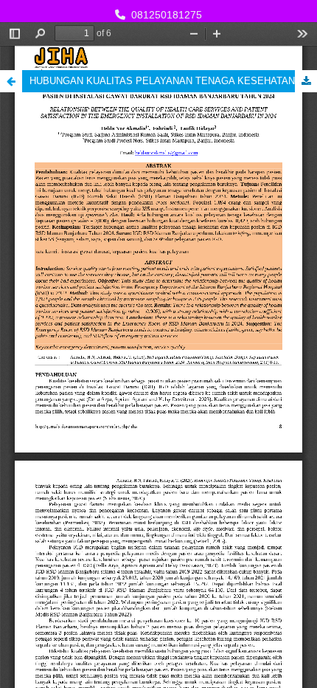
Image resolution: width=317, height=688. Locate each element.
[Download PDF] (306, 81)
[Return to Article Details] (11, 81)
